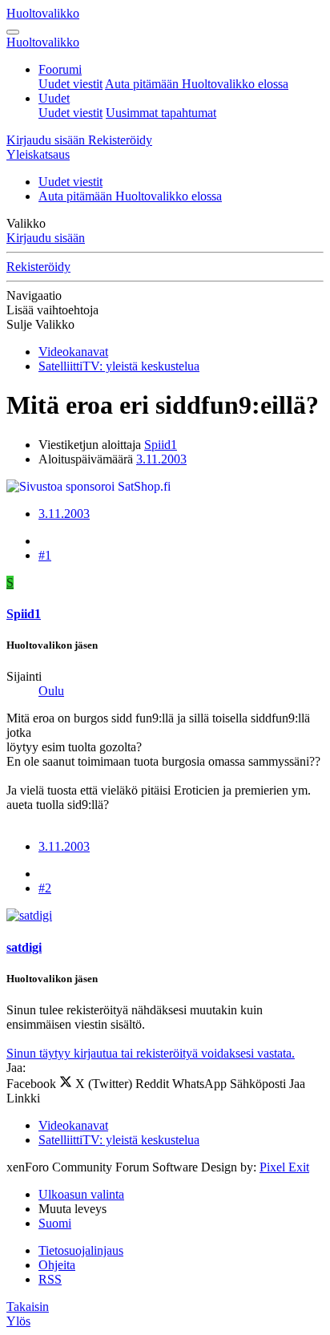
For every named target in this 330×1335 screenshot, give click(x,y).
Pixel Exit (284, 1167)
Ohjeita (56, 1265)
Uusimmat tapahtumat (161, 112)
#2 (44, 888)
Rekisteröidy (38, 266)
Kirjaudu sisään (45, 238)
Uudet (54, 98)
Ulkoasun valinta (81, 1194)
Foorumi (60, 69)
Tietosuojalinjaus (80, 1250)
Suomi (54, 1223)
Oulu (51, 691)
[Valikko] (12, 32)
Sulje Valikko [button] (40, 324)
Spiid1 (160, 444)
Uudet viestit (70, 84)
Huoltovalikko (42, 13)
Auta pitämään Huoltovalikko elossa (196, 84)
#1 (44, 555)
